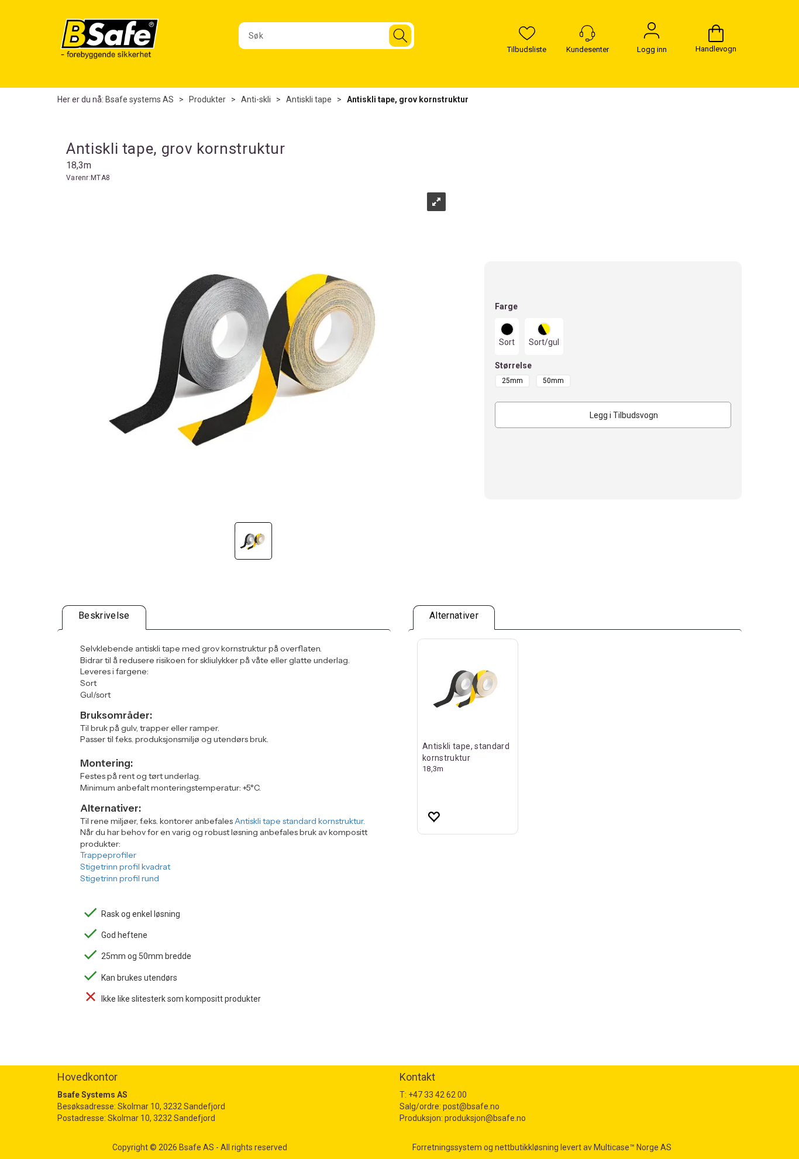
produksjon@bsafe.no (485, 1118)
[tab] (104, 617)
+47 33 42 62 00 (437, 1094)
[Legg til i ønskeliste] (433, 816)
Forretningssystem (447, 1147)
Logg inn (651, 33)
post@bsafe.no (471, 1106)
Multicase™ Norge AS (632, 1147)
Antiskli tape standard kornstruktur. (300, 821)
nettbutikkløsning (527, 1147)
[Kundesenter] (587, 33)
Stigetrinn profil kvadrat (125, 866)
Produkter (207, 99)
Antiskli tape (309, 99)
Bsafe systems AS (139, 99)
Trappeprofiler (108, 855)
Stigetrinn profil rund (119, 878)
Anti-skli (256, 99)
